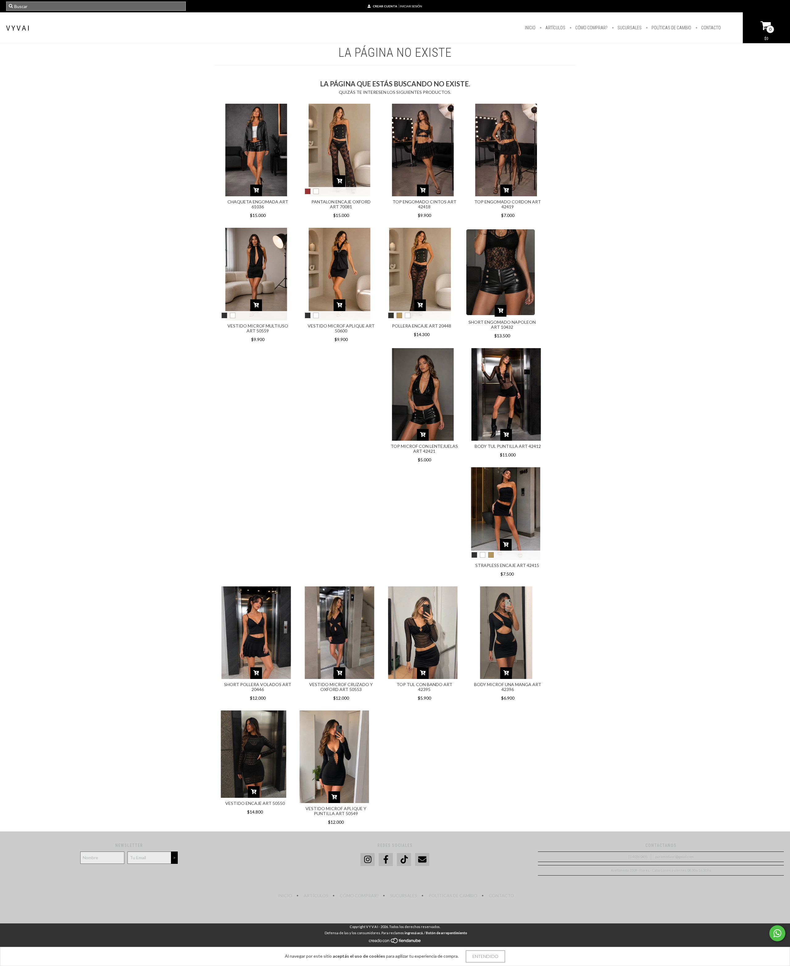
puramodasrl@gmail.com (674, 857)
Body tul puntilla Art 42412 (508, 446)
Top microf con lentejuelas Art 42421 (424, 448)
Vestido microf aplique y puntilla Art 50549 (336, 811)
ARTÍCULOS (554, 27)
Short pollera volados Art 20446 (257, 687)
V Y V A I (17, 28)
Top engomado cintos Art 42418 (424, 204)
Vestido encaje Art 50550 (255, 803)
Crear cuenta (385, 6)
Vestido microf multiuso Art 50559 (257, 328)
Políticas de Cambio (671, 27)
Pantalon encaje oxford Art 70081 (341, 204)
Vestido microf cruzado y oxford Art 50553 (341, 687)
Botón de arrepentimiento (446, 933)
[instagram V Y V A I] (367, 859)
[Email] (422, 859)
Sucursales (629, 27)
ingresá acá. (414, 933)
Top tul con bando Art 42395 (424, 687)
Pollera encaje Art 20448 (421, 325)
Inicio (530, 27)
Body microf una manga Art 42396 (507, 687)
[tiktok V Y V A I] (404, 859)
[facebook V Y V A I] (386, 859)
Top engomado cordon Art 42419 (507, 204)
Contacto (710, 27)
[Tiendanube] (395, 942)
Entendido (485, 956)
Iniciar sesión (411, 6)
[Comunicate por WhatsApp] (777, 933)
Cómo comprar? (591, 27)
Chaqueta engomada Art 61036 (257, 204)
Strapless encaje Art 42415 (507, 565)
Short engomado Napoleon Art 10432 (502, 324)
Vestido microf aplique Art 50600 (341, 328)
